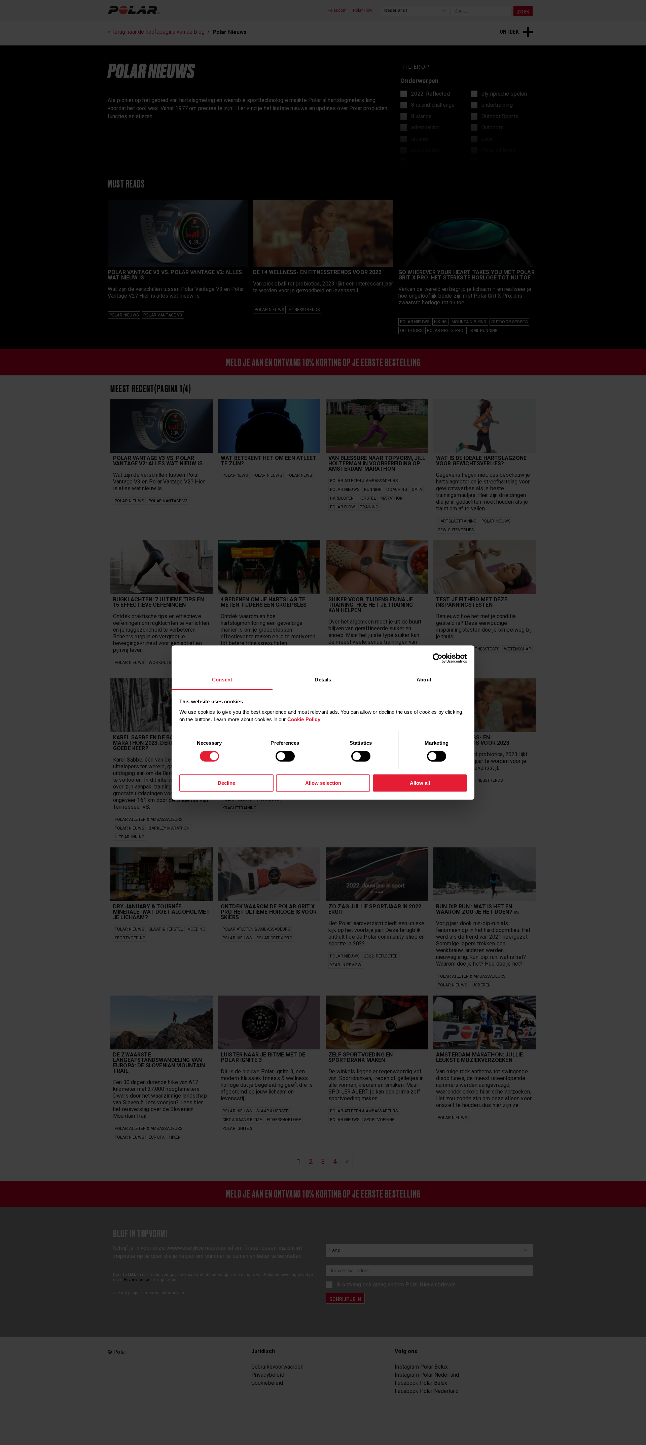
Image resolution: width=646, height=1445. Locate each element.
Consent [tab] (222, 679)
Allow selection (323, 783)
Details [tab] (323, 679)
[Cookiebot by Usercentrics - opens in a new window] (437, 658)
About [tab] (424, 679)
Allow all (420, 783)
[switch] (285, 756)
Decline (226, 783)
